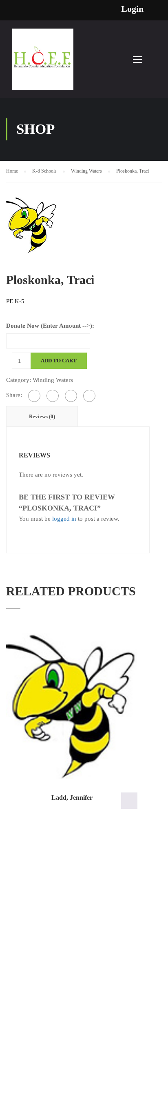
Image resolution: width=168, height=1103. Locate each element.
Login (132, 9)
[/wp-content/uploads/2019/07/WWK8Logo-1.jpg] (31, 224)
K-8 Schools (44, 171)
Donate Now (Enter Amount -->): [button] (129, 800)
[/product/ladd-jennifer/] (71, 706)
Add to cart (59, 360)
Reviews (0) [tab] (42, 416)
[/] (42, 63)
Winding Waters (86, 171)
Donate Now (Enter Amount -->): (50, 325)
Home (12, 171)
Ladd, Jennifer (72, 797)
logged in (64, 518)
